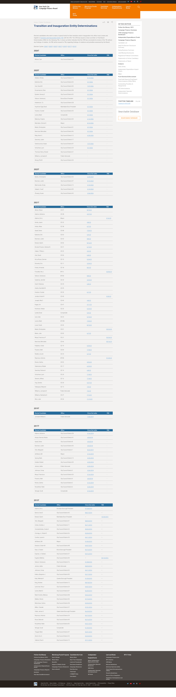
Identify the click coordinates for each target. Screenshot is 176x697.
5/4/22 (89, 234)
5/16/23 (108, 218)
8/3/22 (89, 267)
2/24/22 (89, 263)
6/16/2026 (90, 119)
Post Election (74, 669)
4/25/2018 (90, 458)
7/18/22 (89, 350)
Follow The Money (44, 22)
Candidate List (122, 43)
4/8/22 (89, 222)
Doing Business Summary (126, 50)
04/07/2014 (88, 545)
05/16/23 (109, 341)
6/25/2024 (90, 177)
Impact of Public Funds (58, 664)
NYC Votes (75, 14)
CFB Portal (99, 1)
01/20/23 (109, 358)
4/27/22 (89, 214)
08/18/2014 (88, 582)
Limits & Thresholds (76, 662)
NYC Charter (109, 659)
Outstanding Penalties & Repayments (125, 85)
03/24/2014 (88, 636)
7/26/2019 (90, 416)
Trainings (73, 671)
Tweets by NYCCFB (124, 103)
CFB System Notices (112, 1)
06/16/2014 (88, 619)
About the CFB (83, 1)
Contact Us (69, 683)
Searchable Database (129, 118)
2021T (60, 46)
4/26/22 (89, 362)
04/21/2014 (88, 623)
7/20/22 (89, 230)
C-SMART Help (74, 674)
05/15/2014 (88, 549)
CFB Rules (109, 662)
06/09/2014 (88, 591)
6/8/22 (89, 255)
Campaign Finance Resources (60, 666)
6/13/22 (89, 247)
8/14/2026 (90, 78)
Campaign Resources (76, 666)
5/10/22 (89, 317)
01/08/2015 (88, 562)
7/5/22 (89, 387)
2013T (74, 46)
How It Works (56, 657)
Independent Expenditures (117, 7)
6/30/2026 (90, 135)
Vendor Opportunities (91, 683)
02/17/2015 (88, 574)
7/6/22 (89, 391)
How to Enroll (56, 669)
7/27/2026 (90, 86)
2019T (65, 46)
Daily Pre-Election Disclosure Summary (127, 46)
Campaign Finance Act (112, 657)
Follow (138, 101)
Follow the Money (77, 7)
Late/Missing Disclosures (126, 53)
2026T (46, 46)
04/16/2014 (88, 554)
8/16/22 (89, 243)
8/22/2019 (90, 450)
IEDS (104, 1)
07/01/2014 (88, 607)
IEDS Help (91, 668)
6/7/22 (89, 226)
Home (36, 22)
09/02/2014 (88, 529)
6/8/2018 (90, 437)
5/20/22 (89, 345)
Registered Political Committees (128, 55)
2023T (55, 46)
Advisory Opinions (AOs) (113, 666)
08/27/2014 (88, 512)
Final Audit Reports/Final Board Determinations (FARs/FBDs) (127, 80)
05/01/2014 (88, 632)
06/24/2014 (88, 611)
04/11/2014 (88, 537)
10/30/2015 (104, 517)
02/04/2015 (88, 533)
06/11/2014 (88, 525)
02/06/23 (109, 271)
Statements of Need (124, 61)
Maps (120, 74)
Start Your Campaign (76, 659)
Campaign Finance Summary (127, 30)
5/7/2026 (90, 82)
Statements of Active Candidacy (128, 58)
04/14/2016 (104, 558)
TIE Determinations (124, 88)
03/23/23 (109, 329)
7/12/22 (89, 395)
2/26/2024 (90, 193)
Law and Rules (110, 655)
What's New (55, 659)
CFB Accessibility (122, 1)
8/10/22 (89, 210)
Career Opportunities (79, 683)
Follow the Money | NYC (126, 27)
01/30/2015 (88, 578)
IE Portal (90, 674)
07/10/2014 (88, 599)
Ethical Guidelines (111, 664)
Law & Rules (128, 7)
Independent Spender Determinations (125, 92)
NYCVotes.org (61, 683)
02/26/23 (109, 337)
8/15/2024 (90, 181)
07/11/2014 (88, 640)
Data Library (122, 66)
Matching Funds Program (91, 7)
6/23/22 (89, 308)
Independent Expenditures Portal (129, 37)
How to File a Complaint (113, 675)
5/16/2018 (90, 433)
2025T (51, 46)
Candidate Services (104, 7)
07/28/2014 (88, 508)
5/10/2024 (90, 185)
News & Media (92, 1)
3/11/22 (89, 304)
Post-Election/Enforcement (127, 76)
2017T (70, 46)
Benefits (54, 662)
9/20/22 (108, 296)
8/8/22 (89, 239)
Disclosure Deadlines (76, 664)
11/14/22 (89, 399)
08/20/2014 (88, 566)
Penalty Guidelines (111, 673)
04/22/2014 (88, 595)
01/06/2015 (88, 541)
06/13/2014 (88, 615)
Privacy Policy (111, 683)
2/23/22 (89, 280)
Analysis (121, 64)
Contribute (73, 676)
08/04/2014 (88, 521)
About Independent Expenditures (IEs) (93, 661)
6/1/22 (89, 292)
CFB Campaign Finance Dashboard (125, 33)
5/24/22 (89, 259)
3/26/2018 (90, 470)
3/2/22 (89, 251)
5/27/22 (89, 382)
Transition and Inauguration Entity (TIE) (52, 38)
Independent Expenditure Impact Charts (128, 70)
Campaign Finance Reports (127, 40)
